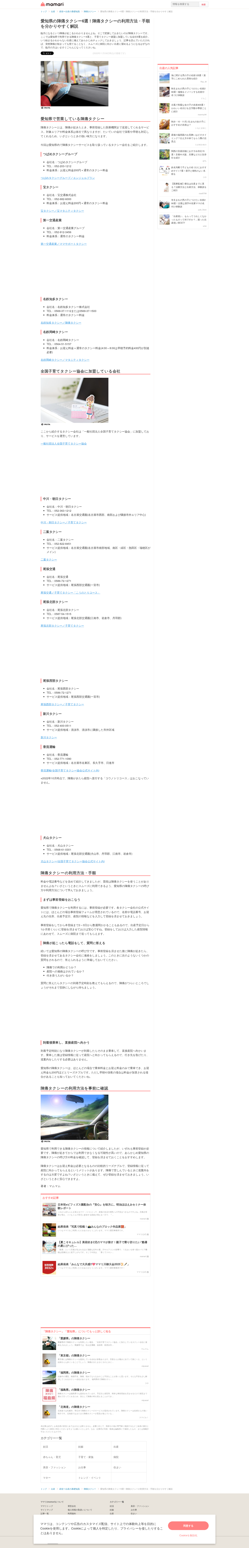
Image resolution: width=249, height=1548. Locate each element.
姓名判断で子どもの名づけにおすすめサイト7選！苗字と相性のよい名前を (188, 170)
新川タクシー (49, 737)
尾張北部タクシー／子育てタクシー (62, 626)
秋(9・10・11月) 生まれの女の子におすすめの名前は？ (188, 123)
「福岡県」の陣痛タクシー (74, 1372)
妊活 (112, 1505)
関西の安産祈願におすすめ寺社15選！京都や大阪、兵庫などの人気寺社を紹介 (188, 154)
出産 (112, 1513)
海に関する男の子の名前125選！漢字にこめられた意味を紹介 (188, 77)
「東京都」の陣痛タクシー (74, 1355)
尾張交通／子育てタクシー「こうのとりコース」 (70, 592)
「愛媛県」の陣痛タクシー (74, 1338)
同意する (188, 1525)
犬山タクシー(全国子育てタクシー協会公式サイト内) (73, 861)
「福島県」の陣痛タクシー (74, 1390)
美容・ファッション (140, 1505)
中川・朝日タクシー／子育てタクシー (64, 522)
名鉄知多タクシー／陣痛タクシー (61, 323)
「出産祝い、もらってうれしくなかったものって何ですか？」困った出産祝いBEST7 (188, 219)
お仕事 (134, 1509)
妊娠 (112, 1509)
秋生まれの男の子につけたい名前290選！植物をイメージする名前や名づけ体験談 (188, 92)
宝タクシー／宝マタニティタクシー (62, 211)
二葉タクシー (49, 559)
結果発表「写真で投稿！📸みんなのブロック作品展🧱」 (92, 1226)
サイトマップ (47, 1509)
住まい (134, 1513)
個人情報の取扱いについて (80, 1509)
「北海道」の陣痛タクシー (74, 1407)
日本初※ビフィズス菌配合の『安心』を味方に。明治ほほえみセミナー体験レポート (102, 1206)
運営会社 (72, 1505)
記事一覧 (45, 1513)
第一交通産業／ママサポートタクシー (64, 244)
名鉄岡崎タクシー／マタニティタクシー (65, 360)
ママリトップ (47, 1505)
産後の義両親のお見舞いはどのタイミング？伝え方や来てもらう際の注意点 (188, 138)
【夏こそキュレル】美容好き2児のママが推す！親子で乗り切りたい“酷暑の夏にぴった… (102, 1244)
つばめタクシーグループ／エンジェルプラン (68, 178)
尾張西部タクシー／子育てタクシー (62, 704)
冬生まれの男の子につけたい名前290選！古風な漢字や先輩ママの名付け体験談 (188, 203)
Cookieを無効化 (188, 1535)
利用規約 (72, 1513)
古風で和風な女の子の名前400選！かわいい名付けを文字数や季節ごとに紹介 (188, 108)
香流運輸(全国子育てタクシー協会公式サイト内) (70, 770)
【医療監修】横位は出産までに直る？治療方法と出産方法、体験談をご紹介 (188, 187)
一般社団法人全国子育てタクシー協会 (64, 443)
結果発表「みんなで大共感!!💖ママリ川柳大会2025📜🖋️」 (94, 1264)
